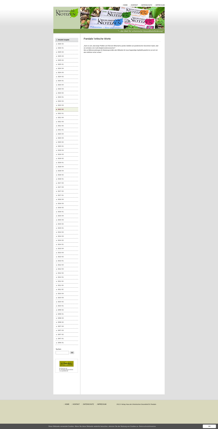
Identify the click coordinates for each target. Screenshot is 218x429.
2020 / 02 (61, 142)
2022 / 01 (61, 113)
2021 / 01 (61, 130)
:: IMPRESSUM (159, 5)
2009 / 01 (61, 314)
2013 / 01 (61, 261)
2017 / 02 (61, 191)
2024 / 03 (61, 72)
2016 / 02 (61, 207)
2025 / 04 (61, 52)
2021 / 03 (61, 121)
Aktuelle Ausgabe (63, 40)
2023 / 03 (61, 89)
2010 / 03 (61, 297)
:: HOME (125, 5)
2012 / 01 (61, 277)
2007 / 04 (61, 326)
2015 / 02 (61, 224)
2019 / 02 (61, 158)
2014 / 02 (61, 240)
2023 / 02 (61, 93)
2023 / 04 (61, 85)
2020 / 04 (61, 134)
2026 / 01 (61, 48)
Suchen (58, 349)
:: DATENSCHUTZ (146, 5)
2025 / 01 (61, 64)
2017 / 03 (61, 187)
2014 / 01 (61, 244)
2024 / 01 (61, 81)
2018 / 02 (61, 175)
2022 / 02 (61, 109)
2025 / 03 (61, 56)
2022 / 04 (61, 101)
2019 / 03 (61, 154)
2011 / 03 (60, 285)
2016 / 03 (61, 203)
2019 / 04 (61, 150)
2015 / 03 (61, 220)
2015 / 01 (61, 228)
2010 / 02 (61, 302)
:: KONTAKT (134, 5)
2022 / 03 (61, 105)
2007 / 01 (61, 338)
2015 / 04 (61, 216)
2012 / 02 (61, 273)
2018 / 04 (61, 166)
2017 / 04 (61, 183)
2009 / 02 (61, 310)
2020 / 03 (61, 138)
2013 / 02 (61, 257)
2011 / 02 (60, 289)
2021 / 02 (61, 126)
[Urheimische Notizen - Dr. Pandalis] (68, 20)
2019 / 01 (61, 162)
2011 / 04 (60, 281)
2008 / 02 (61, 322)
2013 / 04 (61, 248)
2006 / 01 (61, 342)
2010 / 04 (61, 293)
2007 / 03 (61, 330)
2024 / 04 (61, 68)
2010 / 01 (61, 306)
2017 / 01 (61, 195)
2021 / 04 (61, 117)
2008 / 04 (61, 318)
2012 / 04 (61, 265)
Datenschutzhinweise (147, 426)
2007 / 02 (61, 334)
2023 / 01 (61, 97)
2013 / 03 (61, 252)
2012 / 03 (61, 269)
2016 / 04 (61, 199)
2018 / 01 (61, 179)
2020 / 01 (61, 146)
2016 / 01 (61, 212)
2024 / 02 (61, 76)
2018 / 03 (61, 171)
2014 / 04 (61, 232)
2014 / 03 (61, 236)
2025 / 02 (61, 60)
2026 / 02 (61, 44)
